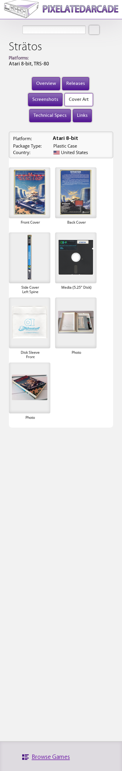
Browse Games (51, 757)
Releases (75, 83)
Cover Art (79, 99)
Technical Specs (50, 115)
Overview (46, 83)
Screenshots (45, 99)
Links (82, 115)
